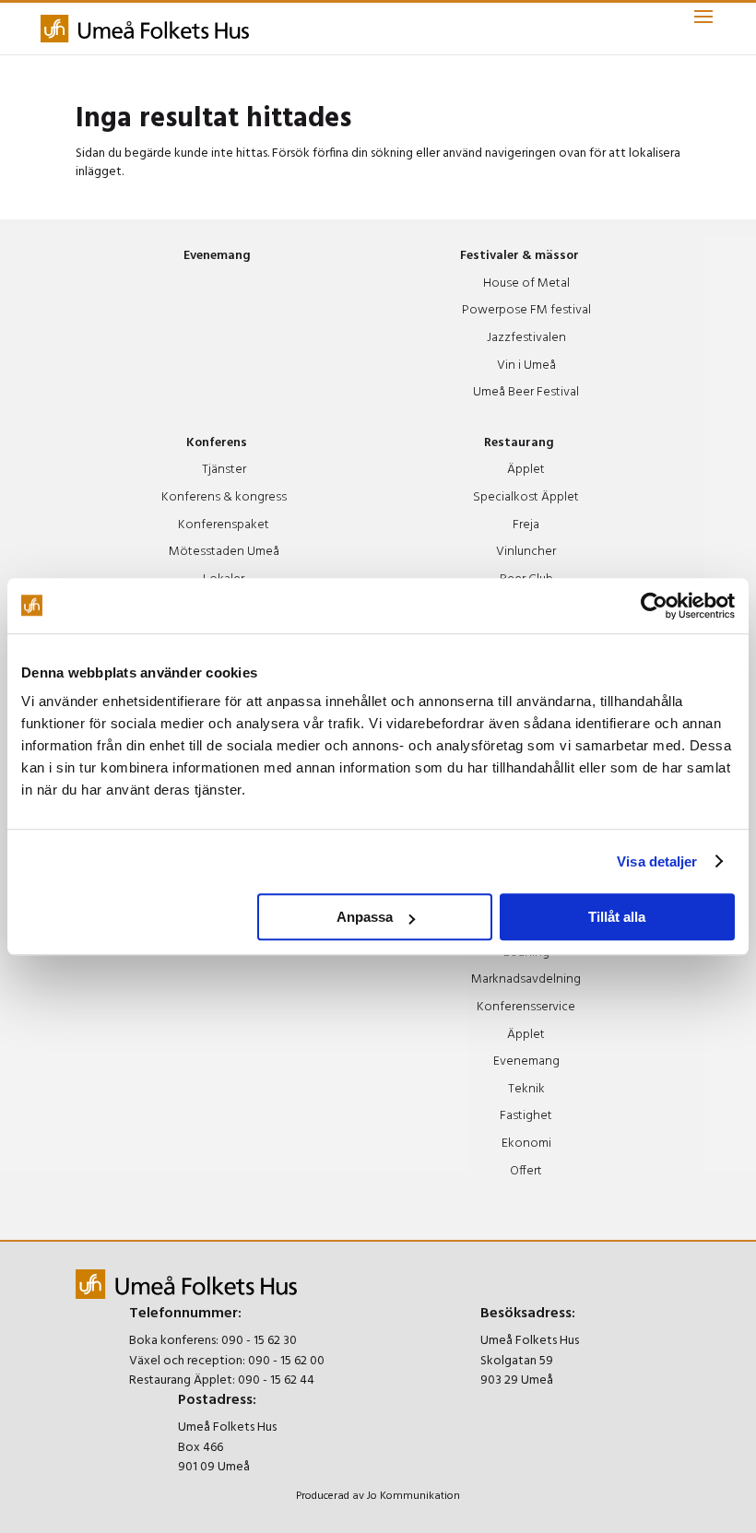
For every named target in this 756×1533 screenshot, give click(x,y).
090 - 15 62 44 (276, 1380)
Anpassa (365, 917)
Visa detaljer (657, 861)
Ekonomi (526, 1143)
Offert (526, 1171)
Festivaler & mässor (519, 255)
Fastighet (526, 1115)
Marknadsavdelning (526, 979)
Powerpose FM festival (526, 310)
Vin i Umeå (526, 365)
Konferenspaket (223, 525)
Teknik (526, 1089)
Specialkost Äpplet (526, 497)
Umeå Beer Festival (526, 392)
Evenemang (217, 255)
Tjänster (224, 469)
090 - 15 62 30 (259, 1340)
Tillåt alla (616, 917)
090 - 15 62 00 (286, 1361)
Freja (526, 525)
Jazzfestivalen (526, 337)
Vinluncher (526, 551)
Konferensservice (526, 1007)
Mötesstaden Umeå (224, 551)
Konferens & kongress (224, 497)
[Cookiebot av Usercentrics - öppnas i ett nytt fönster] (654, 605)
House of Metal (526, 283)
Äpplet (526, 469)
